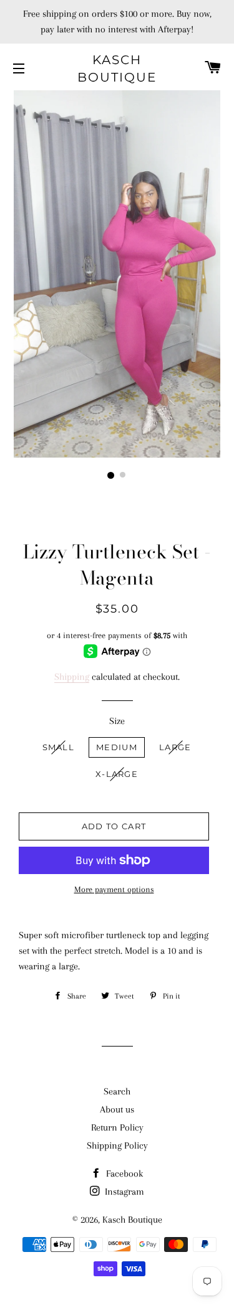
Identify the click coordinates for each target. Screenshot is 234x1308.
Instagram (123, 1191)
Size (117, 721)
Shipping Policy (117, 1145)
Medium (116, 747)
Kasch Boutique (117, 68)
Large (175, 747)
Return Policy (117, 1127)
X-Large (116, 774)
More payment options (114, 889)
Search (117, 1091)
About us (117, 1109)
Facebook (123, 1173)
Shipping (71, 676)
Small (58, 747)
